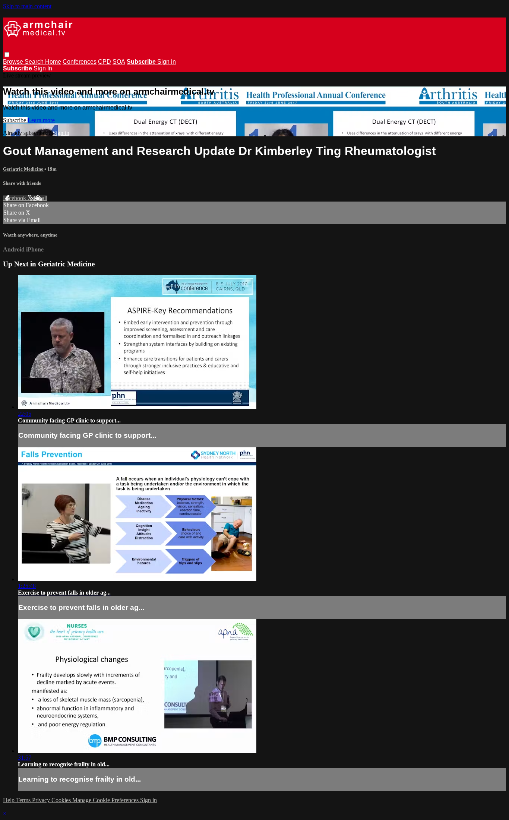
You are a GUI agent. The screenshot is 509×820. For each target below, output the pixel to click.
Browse (14, 61)
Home (53, 61)
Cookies (61, 800)
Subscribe (15, 120)
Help (9, 800)
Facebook (15, 198)
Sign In (43, 68)
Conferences (80, 61)
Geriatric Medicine (23, 169)
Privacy (41, 800)
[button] (6, 54)
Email (40, 198)
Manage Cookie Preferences (106, 800)
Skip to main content (27, 6)
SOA (119, 61)
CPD (104, 61)
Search (35, 61)
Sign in (166, 61)
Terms (24, 800)
